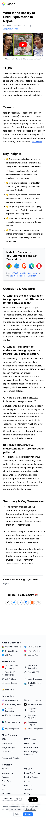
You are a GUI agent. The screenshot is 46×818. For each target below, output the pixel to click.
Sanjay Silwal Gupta (11, 29)
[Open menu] (42, 3)
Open (33, 799)
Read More (37, 141)
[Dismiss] (42, 800)
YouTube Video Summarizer (25, 273)
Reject (18, 814)
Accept (28, 814)
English (6, 583)
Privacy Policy (30, 809)
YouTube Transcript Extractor (23, 276)
